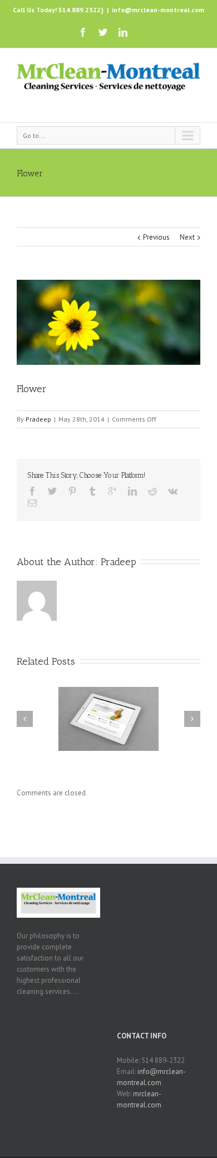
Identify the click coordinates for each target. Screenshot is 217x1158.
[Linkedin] (123, 32)
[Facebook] (82, 32)
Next (187, 237)
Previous (156, 237)
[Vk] (172, 491)
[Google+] (112, 491)
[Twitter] (102, 32)
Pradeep (38, 419)
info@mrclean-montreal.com (158, 10)
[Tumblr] (92, 491)
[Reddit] (152, 491)
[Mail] (32, 502)
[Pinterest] (72, 491)
